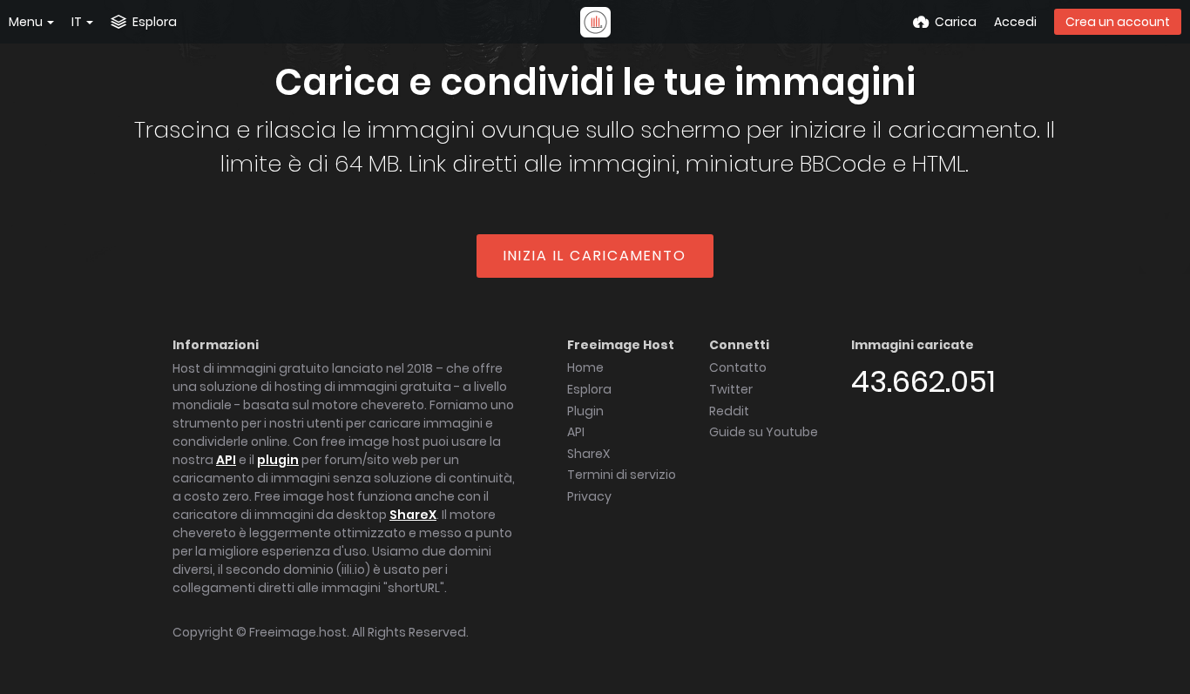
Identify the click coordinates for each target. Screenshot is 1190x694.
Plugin (585, 411)
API (226, 459)
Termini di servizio (621, 474)
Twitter (731, 389)
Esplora (589, 389)
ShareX (412, 514)
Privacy (589, 496)
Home (585, 367)
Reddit (729, 411)
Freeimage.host (298, 632)
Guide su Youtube (763, 432)
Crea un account (1117, 21)
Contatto (738, 367)
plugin (278, 459)
